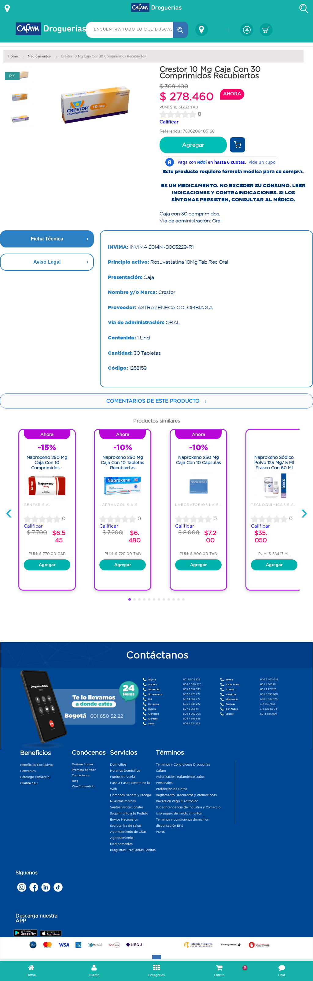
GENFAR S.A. (37, 505)
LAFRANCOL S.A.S (118, 505)
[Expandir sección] (156, 957)
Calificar (169, 121)
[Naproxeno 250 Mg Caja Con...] (47, 499)
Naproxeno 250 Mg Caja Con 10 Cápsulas (198, 460)
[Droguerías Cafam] (156, 8)
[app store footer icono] (50, 933)
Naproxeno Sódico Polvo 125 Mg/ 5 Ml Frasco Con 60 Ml (274, 462)
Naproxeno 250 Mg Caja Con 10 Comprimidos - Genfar (47, 465)
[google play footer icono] (26, 933)
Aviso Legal (47, 262)
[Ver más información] (7, 8)
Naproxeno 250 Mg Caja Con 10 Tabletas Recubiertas (122, 462)
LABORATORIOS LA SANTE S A (206, 505)
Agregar (193, 145)
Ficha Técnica (47, 238)
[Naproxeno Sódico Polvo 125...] (274, 499)
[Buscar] (180, 30)
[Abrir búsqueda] (303, 8)
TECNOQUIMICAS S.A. (273, 505)
